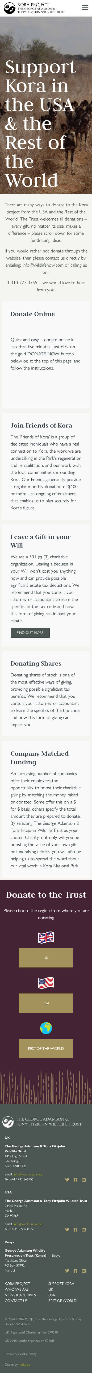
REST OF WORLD (62, 1300)
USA (51, 1295)
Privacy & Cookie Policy (21, 1354)
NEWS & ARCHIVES (20, 1295)
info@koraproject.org (27, 1174)
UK (50, 1289)
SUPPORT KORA (61, 1283)
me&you (24, 1365)
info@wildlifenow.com (28, 1224)
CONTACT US (16, 1300)
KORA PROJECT (17, 1283)
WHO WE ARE (17, 1289)
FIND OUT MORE (30, 633)
